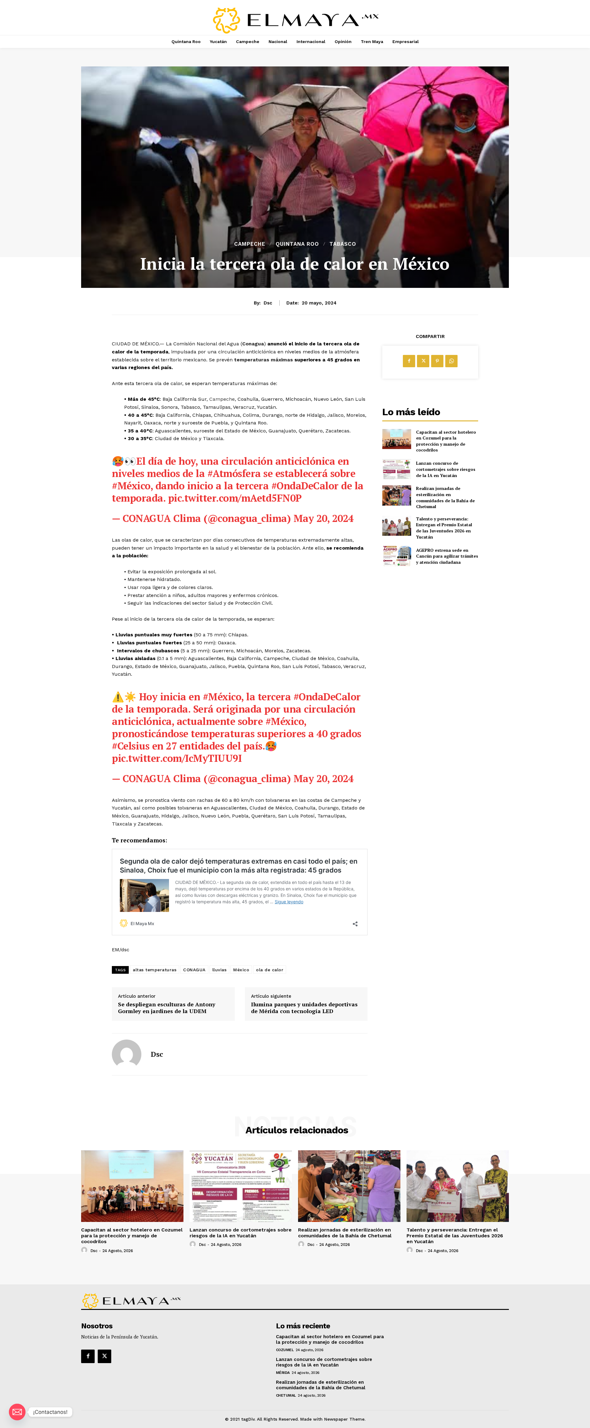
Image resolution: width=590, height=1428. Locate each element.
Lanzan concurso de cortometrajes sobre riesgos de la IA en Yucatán (445, 469)
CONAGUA (194, 969)
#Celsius (130, 745)
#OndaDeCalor (305, 485)
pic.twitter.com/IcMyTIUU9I (177, 758)
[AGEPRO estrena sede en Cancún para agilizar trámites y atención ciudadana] (396, 556)
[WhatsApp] (451, 361)
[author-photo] (85, 1250)
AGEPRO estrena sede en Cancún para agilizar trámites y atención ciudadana (447, 556)
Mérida (283, 1372)
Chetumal (286, 1395)
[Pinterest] (437, 361)
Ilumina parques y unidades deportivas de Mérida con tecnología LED (304, 1007)
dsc (268, 303)
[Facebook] (409, 361)
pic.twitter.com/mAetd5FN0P (235, 497)
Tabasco (342, 244)
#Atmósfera (234, 473)
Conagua (253, 344)
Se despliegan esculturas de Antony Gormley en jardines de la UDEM (166, 1007)
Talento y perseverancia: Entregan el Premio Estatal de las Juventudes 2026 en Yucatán (444, 528)
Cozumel (285, 1350)
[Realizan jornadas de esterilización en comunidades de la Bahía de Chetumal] (396, 495)
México (241, 969)
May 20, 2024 (323, 518)
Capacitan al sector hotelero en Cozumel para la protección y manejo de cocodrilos (446, 441)
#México (131, 485)
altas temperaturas (154, 969)
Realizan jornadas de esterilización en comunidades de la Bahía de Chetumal (445, 497)
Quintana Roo (297, 244)
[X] (423, 361)
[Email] (17, 1412)
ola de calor (269, 969)
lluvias (219, 969)
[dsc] (126, 1054)
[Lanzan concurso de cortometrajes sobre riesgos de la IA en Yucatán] (396, 469)
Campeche (249, 244)
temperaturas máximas (263, 360)
